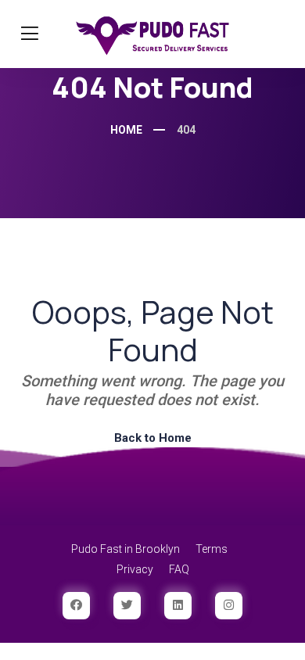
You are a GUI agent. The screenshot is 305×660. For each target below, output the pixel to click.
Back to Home (153, 438)
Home (126, 130)
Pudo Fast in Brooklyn (125, 549)
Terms (212, 549)
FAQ (179, 569)
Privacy (135, 569)
